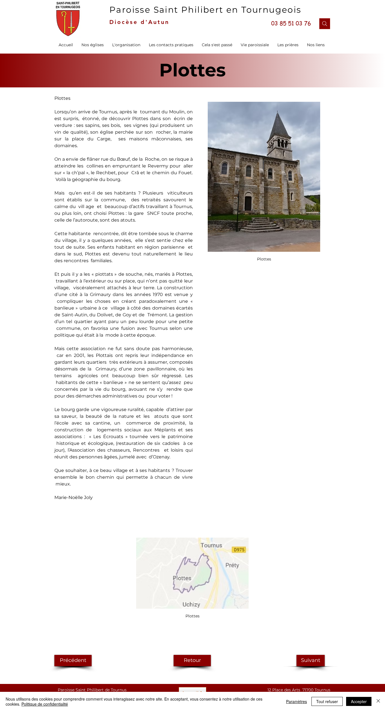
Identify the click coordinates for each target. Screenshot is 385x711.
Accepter (359, 701)
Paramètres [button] (296, 701)
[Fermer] (378, 701)
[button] (126, 45)
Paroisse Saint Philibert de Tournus (92, 689)
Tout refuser (327, 701)
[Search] (325, 24)
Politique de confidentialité (44, 704)
